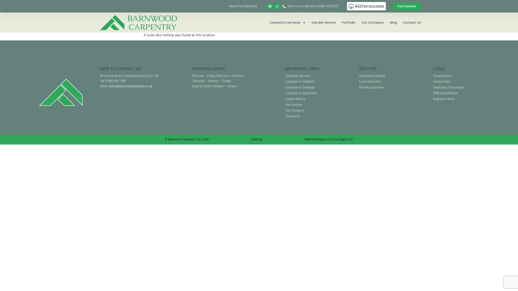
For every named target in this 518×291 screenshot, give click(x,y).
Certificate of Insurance (448, 87)
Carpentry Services (285, 22)
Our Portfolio (293, 105)
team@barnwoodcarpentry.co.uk (130, 86)
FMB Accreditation (445, 93)
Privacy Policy (442, 76)
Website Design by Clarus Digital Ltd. (329, 139)
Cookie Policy (442, 81)
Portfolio (348, 22)
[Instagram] (277, 6)
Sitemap (256, 139)
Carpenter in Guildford (299, 81)
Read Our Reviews (243, 6)
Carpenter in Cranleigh (300, 87)
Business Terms (443, 99)
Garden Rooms (324, 22)
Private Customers (371, 87)
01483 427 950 (115, 81)
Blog (393, 22)
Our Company (372, 22)
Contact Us (412, 22)
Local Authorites (370, 81)
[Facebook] (270, 6)
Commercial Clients (372, 76)
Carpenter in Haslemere (300, 93)
